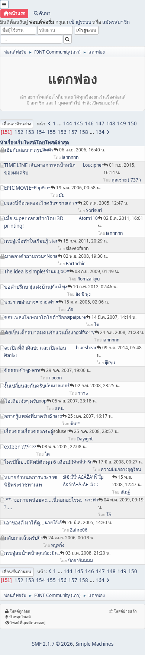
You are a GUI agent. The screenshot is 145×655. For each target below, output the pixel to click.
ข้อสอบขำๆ (16, 370)
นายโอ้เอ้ (53, 522)
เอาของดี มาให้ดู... (24, 522)
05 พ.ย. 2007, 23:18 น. (74, 401)
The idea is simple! (24, 271)
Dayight (85, 439)
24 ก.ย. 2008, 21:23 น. (122, 332)
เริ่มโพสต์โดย (30, 142)
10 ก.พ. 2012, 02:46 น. (95, 286)
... (60, 123)
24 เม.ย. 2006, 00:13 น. (71, 537)
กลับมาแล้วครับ (21, 537)
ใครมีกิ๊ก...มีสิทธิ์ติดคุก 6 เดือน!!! (38, 462)
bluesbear (86, 347)
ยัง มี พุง (59, 286)
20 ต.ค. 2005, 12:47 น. (105, 203)
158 (83, 132)
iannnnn (70, 157)
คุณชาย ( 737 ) (126, 180)
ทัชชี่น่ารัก (83, 462)
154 (40, 132)
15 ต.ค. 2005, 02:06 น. (86, 302)
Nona (52, 256)
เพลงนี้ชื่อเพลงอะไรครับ (29, 203)
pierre (34, 370)
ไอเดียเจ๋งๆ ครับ (22, 401)
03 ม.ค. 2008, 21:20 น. (87, 553)
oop (42, 401)
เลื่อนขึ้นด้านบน (16, 571)
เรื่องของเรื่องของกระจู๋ (28, 431)
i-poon (55, 378)
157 (72, 132)
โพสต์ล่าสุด (57, 142)
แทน (59, 408)
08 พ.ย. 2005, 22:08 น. (64, 446)
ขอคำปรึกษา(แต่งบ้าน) (28, 286)
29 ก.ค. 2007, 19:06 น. (68, 370)
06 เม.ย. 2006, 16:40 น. (82, 150)
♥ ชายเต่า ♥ (66, 203)
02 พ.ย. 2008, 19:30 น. (85, 256)
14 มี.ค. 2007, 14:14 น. (113, 317)
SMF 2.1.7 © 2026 (52, 643)
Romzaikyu (88, 279)
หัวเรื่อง (8, 142)
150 (132, 123)
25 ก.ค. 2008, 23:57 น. (96, 431)
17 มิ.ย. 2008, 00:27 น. (120, 462)
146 (89, 123)
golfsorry (85, 332)
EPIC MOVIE (17, 187)
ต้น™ (75, 423)
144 (67, 123)
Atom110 (88, 218)
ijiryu (110, 362)
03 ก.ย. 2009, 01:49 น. (97, 271)
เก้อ (70, 309)
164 (100, 132)
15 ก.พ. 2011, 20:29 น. (85, 241)
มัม (62, 195)
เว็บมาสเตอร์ (57, 385)
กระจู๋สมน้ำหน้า (20, 553)
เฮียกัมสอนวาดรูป (23, 150)
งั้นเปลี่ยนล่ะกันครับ (24, 385)
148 (110, 123)
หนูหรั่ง (57, 545)
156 (62, 132)
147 (100, 123)
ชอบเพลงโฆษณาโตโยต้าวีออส (37, 317)
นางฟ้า (91, 500)
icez (32, 446)
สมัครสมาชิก (116, 22)
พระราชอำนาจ (20, 302)
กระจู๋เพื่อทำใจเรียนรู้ (26, 241)
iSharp (55, 416)
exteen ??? (16, 446)
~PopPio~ (41, 187)
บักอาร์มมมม (80, 560)
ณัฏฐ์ (125, 492)
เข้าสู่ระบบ (80, 22)
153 (29, 132)
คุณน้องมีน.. (48, 553)
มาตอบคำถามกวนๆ (25, 256)
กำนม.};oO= (57, 271)
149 (121, 123)
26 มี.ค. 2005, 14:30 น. (89, 522)
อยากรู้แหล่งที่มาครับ (26, 416)
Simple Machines (94, 643)
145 (78, 123)
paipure (78, 317)
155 (51, 132)
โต (96, 324)
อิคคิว (48, 150)
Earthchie (76, 263)
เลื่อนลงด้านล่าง (16, 123)
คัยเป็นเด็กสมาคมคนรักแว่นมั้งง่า (40, 332)
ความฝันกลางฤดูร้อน (121, 469)
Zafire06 (78, 530)
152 (18, 132)
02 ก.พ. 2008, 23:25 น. (97, 385)
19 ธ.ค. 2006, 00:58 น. (78, 187)
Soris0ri (94, 210)
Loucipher (93, 165)
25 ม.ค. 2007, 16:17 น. (90, 416)
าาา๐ (83, 393)
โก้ (108, 514)
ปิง (40, 537)
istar (53, 241)
